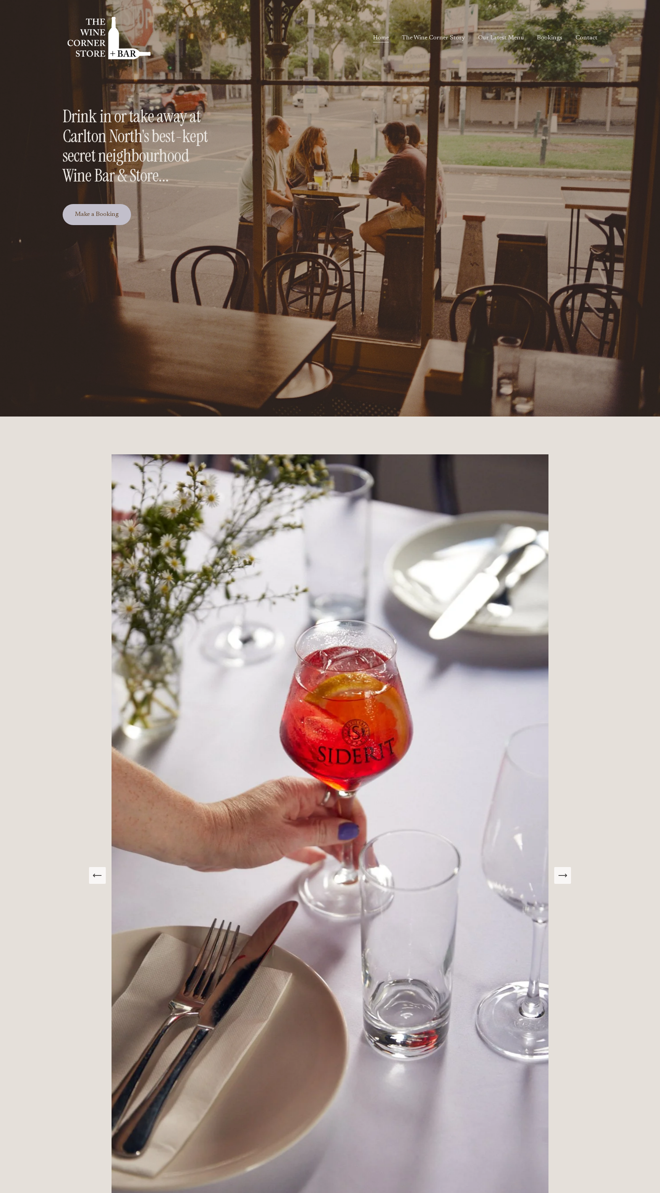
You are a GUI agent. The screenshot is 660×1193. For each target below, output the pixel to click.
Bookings (549, 38)
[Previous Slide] (97, 875)
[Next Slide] (562, 875)
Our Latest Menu (501, 38)
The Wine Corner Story (433, 38)
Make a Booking (97, 214)
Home (381, 38)
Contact (586, 38)
